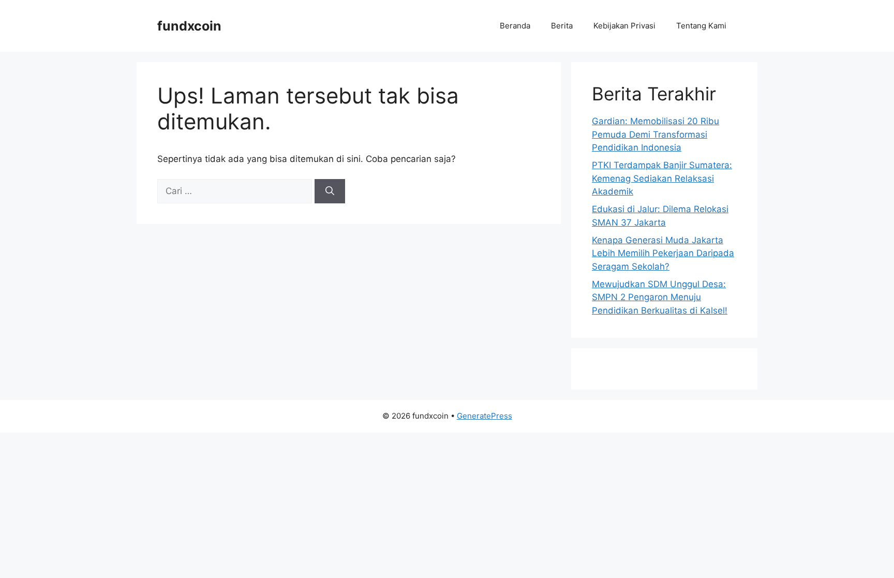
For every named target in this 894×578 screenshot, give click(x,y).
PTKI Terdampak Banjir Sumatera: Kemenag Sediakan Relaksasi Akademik (662, 178)
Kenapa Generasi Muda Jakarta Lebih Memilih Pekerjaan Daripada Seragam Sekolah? (663, 253)
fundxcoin (189, 26)
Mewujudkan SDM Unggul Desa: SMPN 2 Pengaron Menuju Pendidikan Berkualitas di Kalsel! (659, 297)
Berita (562, 26)
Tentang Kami (701, 26)
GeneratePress (484, 416)
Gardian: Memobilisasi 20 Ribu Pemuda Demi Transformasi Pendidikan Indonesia (655, 134)
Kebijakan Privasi (624, 26)
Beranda (515, 26)
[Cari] (330, 191)
